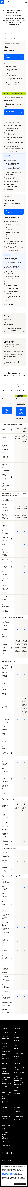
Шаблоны (4, 1054)
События (4, 1114)
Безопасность (5, 1049)
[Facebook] (7, 1153)
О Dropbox (17, 1111)
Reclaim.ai (16, 1050)
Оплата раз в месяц (11, 33)
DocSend (16, 1045)
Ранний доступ (6, 1051)
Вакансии (16, 1114)
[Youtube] (11, 1153)
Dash (15, 1042)
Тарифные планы (18, 1053)
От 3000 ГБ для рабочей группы (24, 438)
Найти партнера (6, 1145)
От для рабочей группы (13, 125)
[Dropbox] (2, 2)
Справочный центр (19, 1067)
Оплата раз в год (10, 38)
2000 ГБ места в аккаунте (17, 438)
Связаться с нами (18, 1069)
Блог (3, 1111)
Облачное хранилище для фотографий (6, 1077)
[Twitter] (3, 1153)
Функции (4, 1043)
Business (16, 1037)
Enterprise (16, 1040)
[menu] (26, 2)
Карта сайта (17, 1093)
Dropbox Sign (17, 1048)
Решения (4, 1046)
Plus (15, 1032)
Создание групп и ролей (12, 181)
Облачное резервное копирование (5, 1088)
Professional (17, 1034)
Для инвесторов (18, 1116)
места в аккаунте (12, 66)
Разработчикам (6, 1125)
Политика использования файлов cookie (18, 1078)
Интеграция (5, 1041)
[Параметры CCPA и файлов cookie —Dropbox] (14, 1175)
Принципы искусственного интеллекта (18, 1089)
